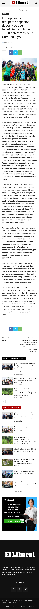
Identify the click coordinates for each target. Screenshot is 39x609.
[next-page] (6, 401)
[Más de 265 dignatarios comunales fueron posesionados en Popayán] (7, 474)
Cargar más (18, 492)
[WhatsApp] (20, 52)
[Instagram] (19, 589)
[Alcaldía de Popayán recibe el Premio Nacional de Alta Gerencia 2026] (7, 451)
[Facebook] (11, 52)
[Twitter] (15, 52)
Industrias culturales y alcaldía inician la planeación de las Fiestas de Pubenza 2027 (25, 380)
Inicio (3, 9)
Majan (4, 340)
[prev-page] (3, 401)
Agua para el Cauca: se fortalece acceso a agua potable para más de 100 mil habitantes (25, 484)
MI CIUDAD (10, 9)
